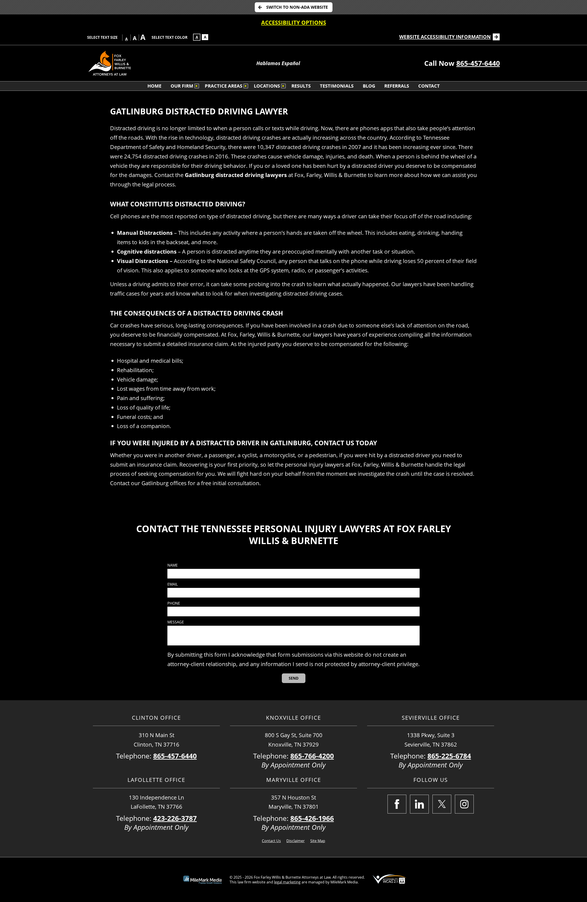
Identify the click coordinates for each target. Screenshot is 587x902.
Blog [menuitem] (369, 86)
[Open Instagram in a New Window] (464, 804)
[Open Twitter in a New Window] (441, 804)
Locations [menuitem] (267, 86)
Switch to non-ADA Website (297, 7)
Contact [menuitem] (429, 86)
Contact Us (271, 840)
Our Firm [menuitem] (182, 86)
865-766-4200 (312, 756)
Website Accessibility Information (445, 36)
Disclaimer (295, 840)
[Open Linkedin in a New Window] (419, 804)
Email (172, 584)
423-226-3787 (175, 818)
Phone (173, 603)
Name (172, 565)
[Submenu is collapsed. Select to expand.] (196, 86)
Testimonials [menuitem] (337, 86)
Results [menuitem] (301, 86)
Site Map (317, 840)
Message (175, 622)
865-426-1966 (312, 818)
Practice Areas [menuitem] (223, 86)
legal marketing (287, 882)
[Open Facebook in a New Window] (397, 804)
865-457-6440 (478, 63)
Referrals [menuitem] (396, 86)
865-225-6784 (449, 756)
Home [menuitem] (154, 86)
